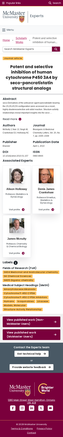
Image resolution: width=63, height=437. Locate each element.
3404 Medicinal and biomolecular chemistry (31, 272)
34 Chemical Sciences (17, 276)
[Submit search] (56, 49)
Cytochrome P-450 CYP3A (19, 293)
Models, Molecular (15, 305)
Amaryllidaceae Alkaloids (19, 289)
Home (6, 40)
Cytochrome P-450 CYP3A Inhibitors (25, 297)
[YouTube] (50, 408)
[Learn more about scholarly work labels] (16, 263)
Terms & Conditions (22, 428)
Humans (9, 301)
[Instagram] (22, 408)
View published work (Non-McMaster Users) (25, 322)
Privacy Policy (44, 428)
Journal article (13, 58)
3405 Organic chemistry (18, 280)
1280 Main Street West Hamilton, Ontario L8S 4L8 (31, 401)
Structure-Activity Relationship (22, 309)
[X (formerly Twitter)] (41, 408)
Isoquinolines (25, 301)
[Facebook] (12, 408)
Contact (31, 432)
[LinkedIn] (31, 408)
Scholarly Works (21, 40)
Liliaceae (42, 301)
